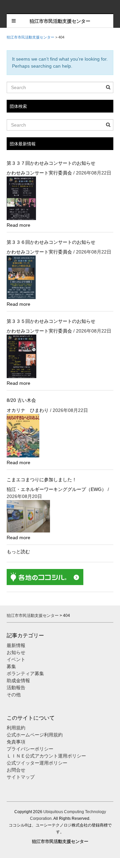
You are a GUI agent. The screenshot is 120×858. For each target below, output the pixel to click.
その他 (14, 694)
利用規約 (16, 727)
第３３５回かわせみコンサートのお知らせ (51, 321)
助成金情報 (18, 680)
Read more (18, 225)
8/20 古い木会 (21, 400)
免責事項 (16, 741)
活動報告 (16, 687)
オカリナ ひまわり (28, 410)
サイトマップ (21, 777)
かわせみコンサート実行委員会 (39, 172)
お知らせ (16, 652)
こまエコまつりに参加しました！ (42, 479)
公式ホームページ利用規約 (35, 734)
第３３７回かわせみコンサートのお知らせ (51, 163)
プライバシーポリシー (31, 749)
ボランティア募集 (25, 673)
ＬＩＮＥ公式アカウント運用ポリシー (46, 756)
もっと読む (18, 551)
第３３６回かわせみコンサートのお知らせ (51, 242)
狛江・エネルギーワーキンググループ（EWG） (56, 489)
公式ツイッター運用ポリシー (37, 763)
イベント (16, 659)
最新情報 (16, 645)
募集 (11, 666)
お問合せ (16, 770)
